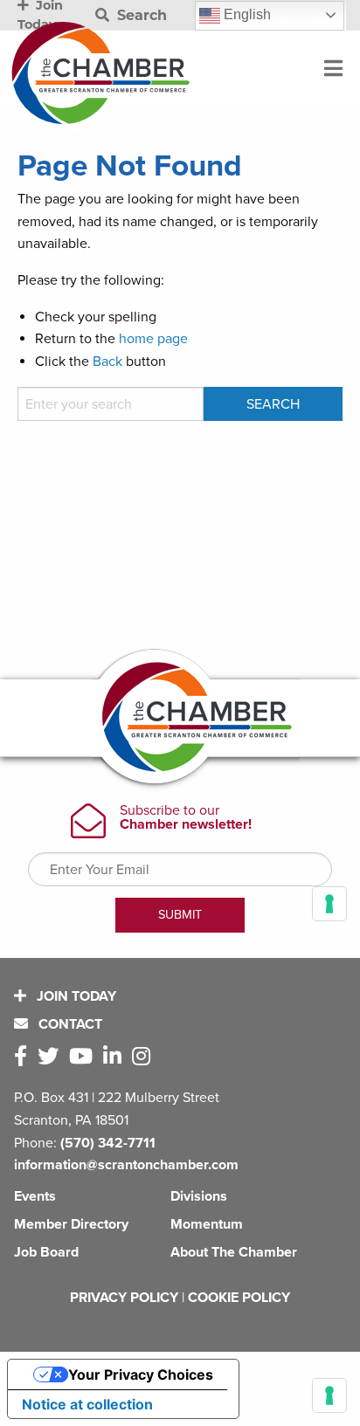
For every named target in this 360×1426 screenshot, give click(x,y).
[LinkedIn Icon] (115, 1057)
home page (153, 339)
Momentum (206, 1224)
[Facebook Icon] (24, 1057)
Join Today (74, 996)
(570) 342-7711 (108, 1143)
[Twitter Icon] (52, 1057)
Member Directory (71, 1224)
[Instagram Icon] (144, 1057)
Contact (68, 1024)
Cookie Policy (239, 1297)
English (245, 14)
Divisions (198, 1196)
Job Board (46, 1252)
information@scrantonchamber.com (126, 1165)
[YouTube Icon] (84, 1057)
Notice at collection (87, 1404)
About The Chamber (233, 1252)
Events (35, 1196)
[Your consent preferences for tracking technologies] (329, 1395)
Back (107, 361)
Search (140, 15)
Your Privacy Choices (140, 1374)
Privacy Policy (124, 1297)
